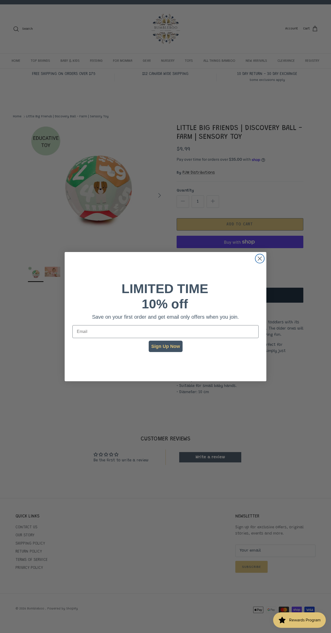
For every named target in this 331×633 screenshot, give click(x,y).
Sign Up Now (165, 346)
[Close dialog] (259, 258)
